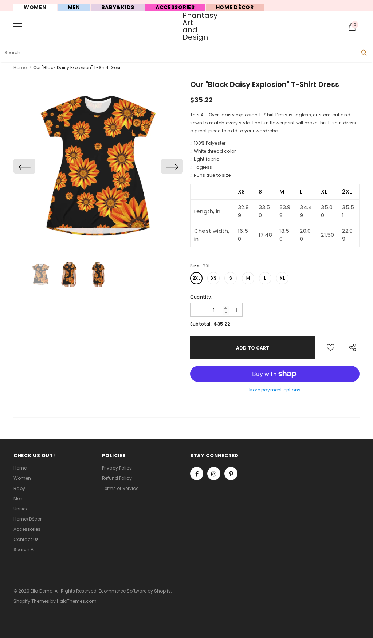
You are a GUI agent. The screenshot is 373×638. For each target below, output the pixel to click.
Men (74, 7)
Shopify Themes (31, 601)
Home (20, 67)
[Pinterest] (230, 473)
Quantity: (201, 297)
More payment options (275, 390)
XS (213, 278)
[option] (98, 166)
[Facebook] (196, 473)
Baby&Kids (117, 7)
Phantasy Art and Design (187, 26)
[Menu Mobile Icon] (17, 26)
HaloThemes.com (77, 601)
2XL (196, 278)
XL (282, 278)
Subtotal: (201, 324)
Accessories (175, 7)
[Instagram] (213, 473)
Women (35, 7)
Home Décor (235, 7)
